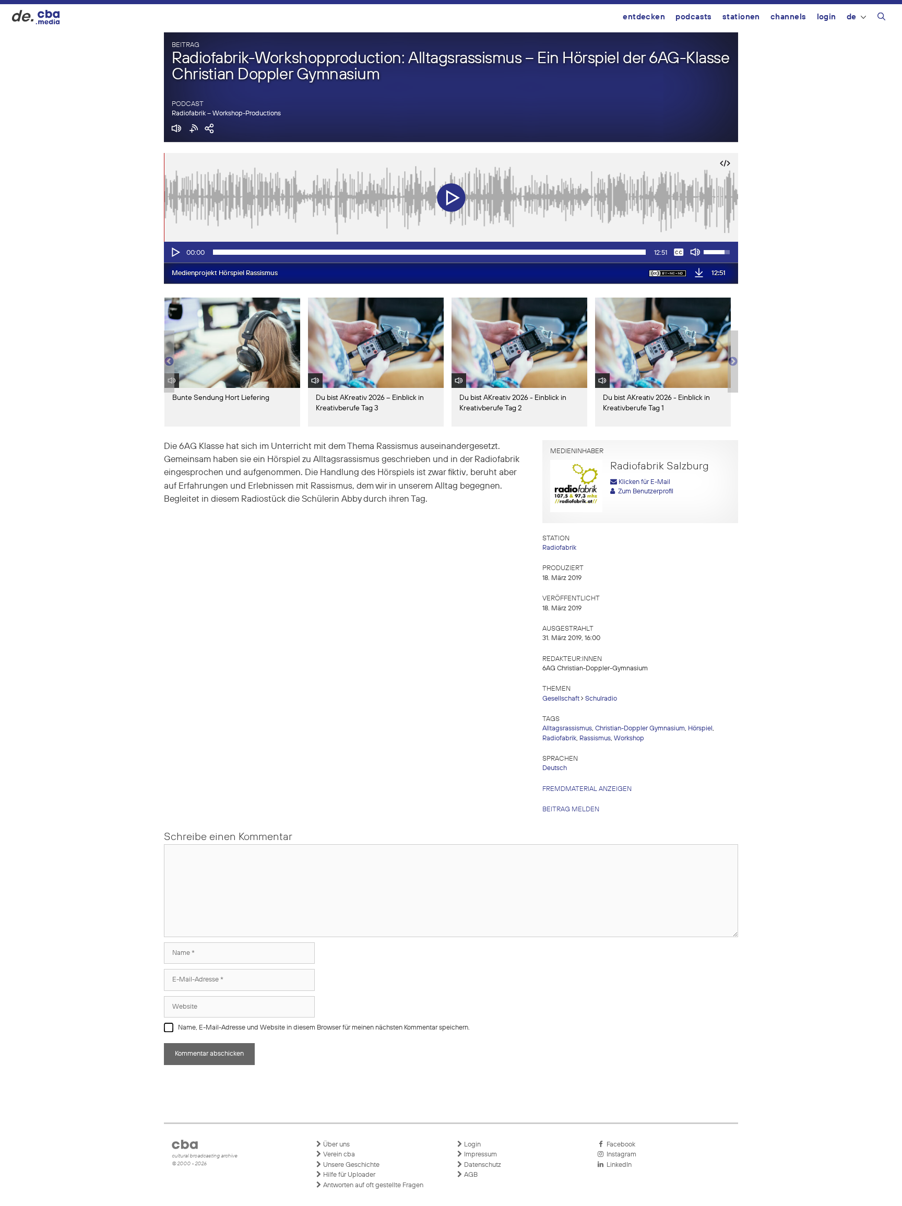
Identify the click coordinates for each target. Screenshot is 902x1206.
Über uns (336, 1144)
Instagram (619, 1154)
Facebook (619, 1144)
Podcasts (693, 17)
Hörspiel (700, 728)
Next (733, 362)
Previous (169, 362)
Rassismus (595, 738)
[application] (451, 252)
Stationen (741, 17)
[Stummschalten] (695, 252)
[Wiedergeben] (175, 252)
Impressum (479, 1154)
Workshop (629, 738)
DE (852, 17)
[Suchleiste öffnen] (881, 18)
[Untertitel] (678, 252)
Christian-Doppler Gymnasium (640, 728)
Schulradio (601, 698)
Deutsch (554, 768)
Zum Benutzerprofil (644, 491)
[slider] (429, 252)
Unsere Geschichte (350, 1165)
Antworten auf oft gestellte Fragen (372, 1185)
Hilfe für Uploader (348, 1175)
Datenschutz (481, 1165)
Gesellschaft (560, 698)
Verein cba (338, 1154)
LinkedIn (617, 1165)
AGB (470, 1175)
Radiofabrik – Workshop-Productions (226, 113)
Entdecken (644, 17)
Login (826, 17)
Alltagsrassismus (567, 728)
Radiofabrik (559, 548)
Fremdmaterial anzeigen (587, 789)
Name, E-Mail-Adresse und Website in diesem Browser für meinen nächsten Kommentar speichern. (324, 1027)
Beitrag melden (570, 809)
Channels (788, 17)
